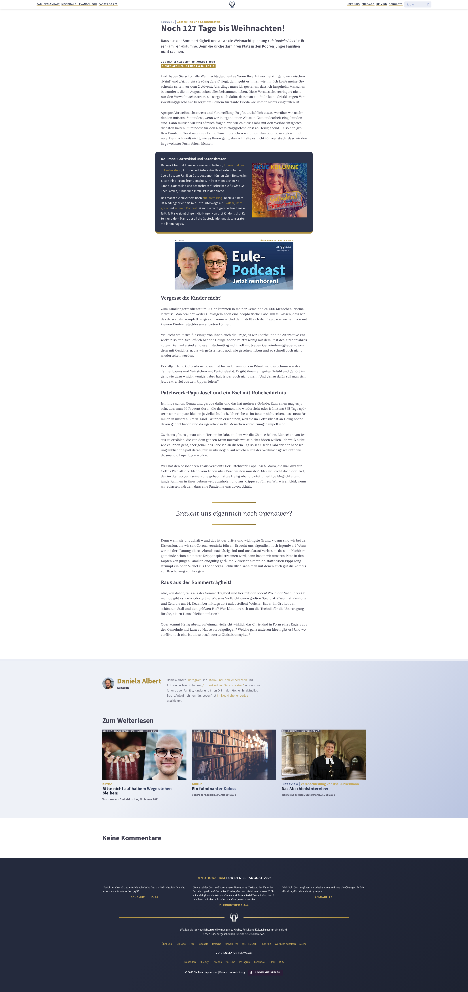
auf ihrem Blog (212, 198)
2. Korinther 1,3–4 (234, 905)
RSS (281, 962)
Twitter (229, 203)
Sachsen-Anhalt (48, 4)
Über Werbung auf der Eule (277, 240)
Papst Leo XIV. (108, 4)
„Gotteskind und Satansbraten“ (222, 685)
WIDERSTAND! (250, 944)
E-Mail (272, 962)
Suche (303, 944)
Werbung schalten (285, 944)
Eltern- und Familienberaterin (227, 680)
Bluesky (204, 962)
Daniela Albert (139, 681)
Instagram (194, 680)
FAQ (191, 944)
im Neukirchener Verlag (232, 696)
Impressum (211, 972)
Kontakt (266, 944)
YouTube (230, 962)
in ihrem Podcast (186, 208)
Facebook (259, 962)
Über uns (353, 4)
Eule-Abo (368, 4)
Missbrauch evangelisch (79, 4)
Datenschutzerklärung (232, 972)
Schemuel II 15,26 (144, 897)
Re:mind (381, 4)
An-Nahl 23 (323, 897)
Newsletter (231, 944)
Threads (217, 962)
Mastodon (190, 962)
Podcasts (396, 4)
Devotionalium (211, 878)
